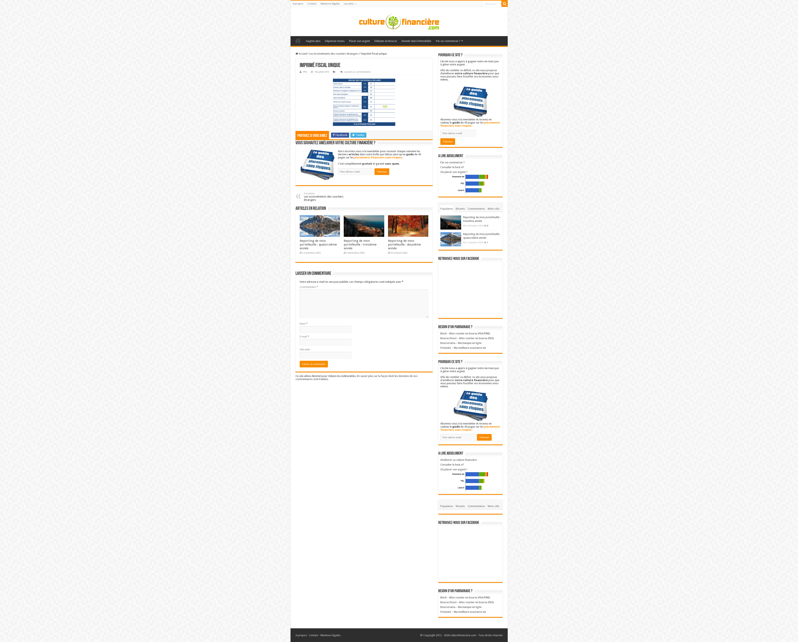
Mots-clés (493, 208)
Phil (305, 72)
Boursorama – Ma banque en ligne (461, 343)
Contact (311, 3)
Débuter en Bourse (385, 41)
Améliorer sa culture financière (458, 459)
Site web (305, 349)
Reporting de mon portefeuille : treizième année (360, 244)
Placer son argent (359, 41)
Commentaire (309, 287)
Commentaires (476, 208)
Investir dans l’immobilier (416, 41)
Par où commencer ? (448, 41)
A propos (298, 3)
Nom (304, 323)
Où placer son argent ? (453, 172)
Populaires (446, 208)
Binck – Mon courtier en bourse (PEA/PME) (465, 333)
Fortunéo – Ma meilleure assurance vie (463, 347)
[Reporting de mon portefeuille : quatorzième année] (450, 239)
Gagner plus (313, 41)
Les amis (349, 3)
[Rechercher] (504, 4)
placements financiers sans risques (378, 157)
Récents (460, 208)
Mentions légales (330, 3)
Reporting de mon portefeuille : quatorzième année (318, 244)
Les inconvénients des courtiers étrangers (333, 53)
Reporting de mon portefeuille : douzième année (404, 244)
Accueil (298, 40)
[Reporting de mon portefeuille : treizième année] (450, 222)
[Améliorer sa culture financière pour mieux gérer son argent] (399, 21)
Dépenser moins (335, 41)
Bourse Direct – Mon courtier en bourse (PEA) (467, 338)
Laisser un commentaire (357, 72)
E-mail (304, 336)
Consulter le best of (452, 167)
